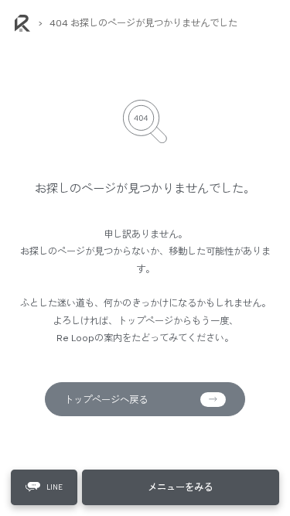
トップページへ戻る (106, 399)
